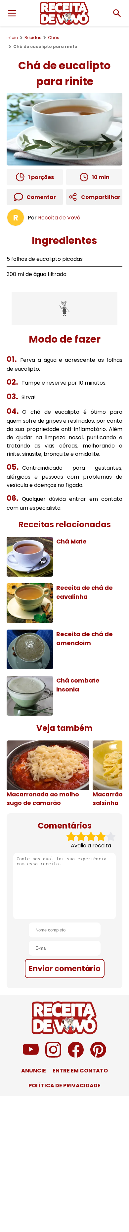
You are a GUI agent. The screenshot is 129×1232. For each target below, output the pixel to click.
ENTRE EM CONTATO (80, 1070)
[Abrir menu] (12, 13)
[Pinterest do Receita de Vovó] (98, 1056)
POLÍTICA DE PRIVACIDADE (64, 1085)
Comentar (41, 197)
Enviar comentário (65, 968)
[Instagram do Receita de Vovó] (53, 1056)
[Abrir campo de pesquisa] (117, 13)
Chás (53, 37)
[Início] (64, 13)
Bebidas (32, 37)
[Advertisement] (64, 308)
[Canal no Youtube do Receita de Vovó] (31, 1056)
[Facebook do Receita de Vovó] (76, 1056)
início (12, 37)
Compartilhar (100, 197)
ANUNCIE (33, 1070)
